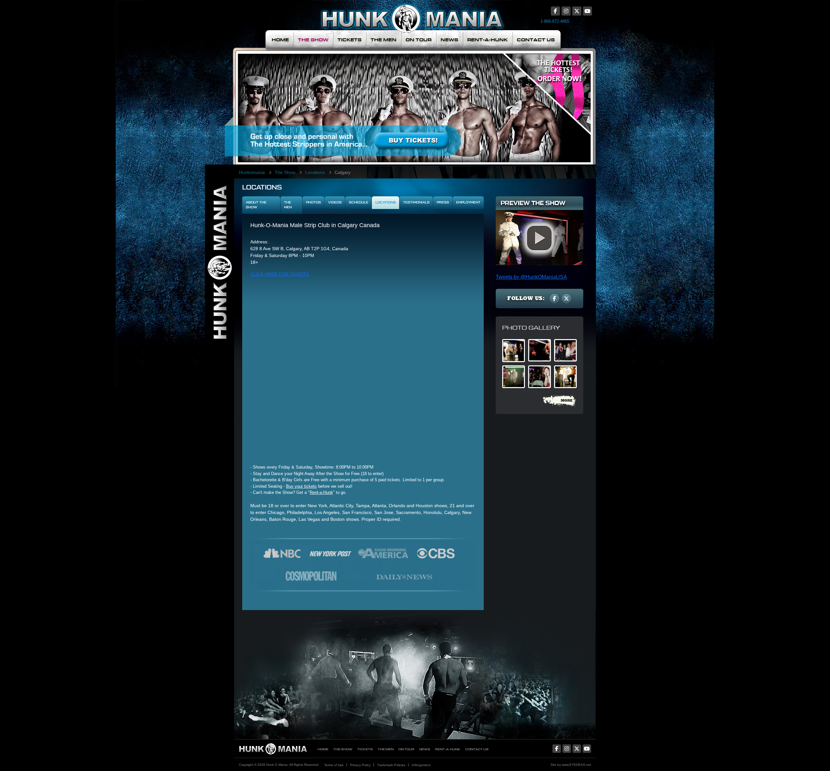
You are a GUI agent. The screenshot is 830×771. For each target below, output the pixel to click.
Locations (315, 172)
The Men (384, 39)
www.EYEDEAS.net (576, 764)
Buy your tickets (301, 486)
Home (280, 39)
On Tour (419, 39)
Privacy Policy (360, 765)
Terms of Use (334, 765)
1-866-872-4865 (554, 21)
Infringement (421, 765)
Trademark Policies (391, 765)
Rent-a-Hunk (321, 492)
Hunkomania (252, 172)
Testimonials (416, 202)
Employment (468, 202)
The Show (313, 39)
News (449, 39)
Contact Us (536, 39)
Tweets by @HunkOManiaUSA (531, 277)
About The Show (256, 205)
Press (443, 202)
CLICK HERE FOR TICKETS (279, 274)
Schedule (358, 202)
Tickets (350, 39)
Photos (313, 202)
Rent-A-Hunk (487, 39)
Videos (335, 202)
